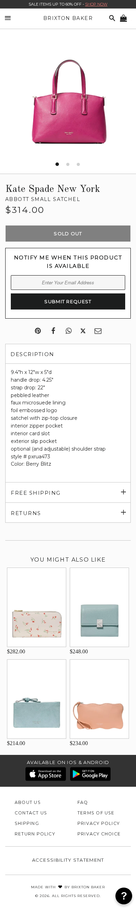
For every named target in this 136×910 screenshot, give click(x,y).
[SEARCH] (111, 18)
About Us (28, 802)
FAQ (82, 802)
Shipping (27, 823)
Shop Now (96, 4)
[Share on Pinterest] (38, 331)
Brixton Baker (68, 18)
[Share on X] (83, 331)
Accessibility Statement (68, 860)
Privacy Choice (99, 833)
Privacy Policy (98, 823)
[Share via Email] (98, 331)
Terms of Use (96, 812)
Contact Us (31, 812)
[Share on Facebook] (53, 331)
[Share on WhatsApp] (68, 331)
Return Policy (35, 833)
